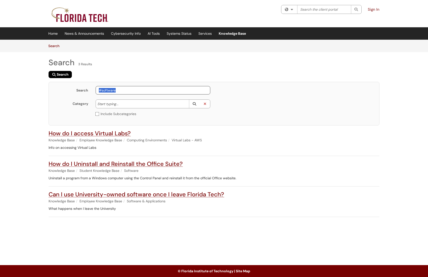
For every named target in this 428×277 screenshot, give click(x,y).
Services (205, 33)
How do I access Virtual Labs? (90, 133)
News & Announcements (84, 33)
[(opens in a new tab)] (80, 15)
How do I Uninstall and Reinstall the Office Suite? (116, 164)
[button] (194, 104)
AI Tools (154, 33)
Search (55, 45)
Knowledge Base (232, 33)
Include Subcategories (118, 114)
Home (53, 33)
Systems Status (179, 33)
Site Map (243, 271)
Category (80, 103)
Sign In (373, 9)
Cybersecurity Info (126, 33)
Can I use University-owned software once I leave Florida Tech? (136, 194)
